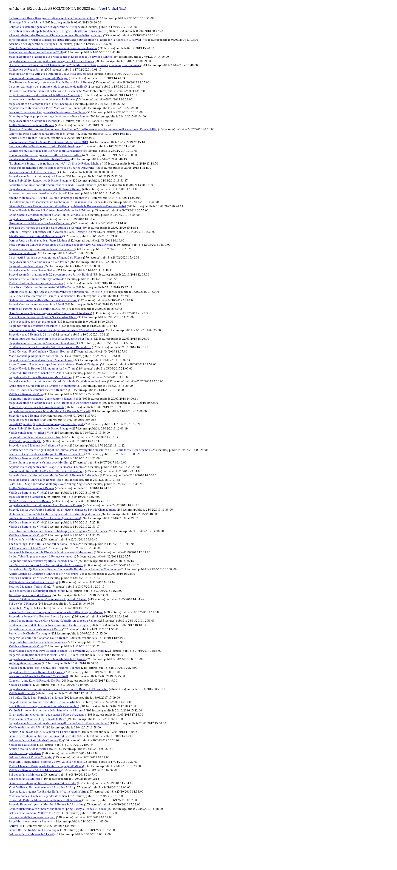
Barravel (14, 825)
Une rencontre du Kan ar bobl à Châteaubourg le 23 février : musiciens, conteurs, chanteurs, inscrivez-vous (75, 65)
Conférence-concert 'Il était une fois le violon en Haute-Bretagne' (49, 625)
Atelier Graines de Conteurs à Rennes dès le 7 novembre (43, 573)
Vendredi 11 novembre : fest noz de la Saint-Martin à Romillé (47, 710)
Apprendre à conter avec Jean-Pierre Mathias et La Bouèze (45, 108)
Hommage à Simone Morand (26, 22)
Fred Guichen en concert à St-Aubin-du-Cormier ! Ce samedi (46, 565)
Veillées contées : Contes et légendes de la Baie (38, 796)
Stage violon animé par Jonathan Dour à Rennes (38, 638)
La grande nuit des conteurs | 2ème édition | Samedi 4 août (45, 398)
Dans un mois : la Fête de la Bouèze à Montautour (40, 223)
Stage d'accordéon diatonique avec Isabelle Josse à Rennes (45, 189)
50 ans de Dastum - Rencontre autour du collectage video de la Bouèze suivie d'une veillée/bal (67, 206)
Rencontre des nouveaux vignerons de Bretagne (38, 78)
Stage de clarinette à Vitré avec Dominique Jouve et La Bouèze (48, 73)
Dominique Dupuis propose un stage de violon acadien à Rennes (49, 116)
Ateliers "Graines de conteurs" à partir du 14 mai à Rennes (44, 732)
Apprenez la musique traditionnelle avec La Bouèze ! (42, 249)
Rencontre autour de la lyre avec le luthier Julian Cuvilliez (45, 155)
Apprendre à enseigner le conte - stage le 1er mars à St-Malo (46, 467)
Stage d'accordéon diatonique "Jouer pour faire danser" (43, 343)
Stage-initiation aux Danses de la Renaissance (37, 642)
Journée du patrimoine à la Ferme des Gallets (36, 407)
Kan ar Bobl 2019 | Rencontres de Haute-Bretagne (40, 180)
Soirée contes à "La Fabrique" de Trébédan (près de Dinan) (45, 518)
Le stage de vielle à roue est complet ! (32, 817)
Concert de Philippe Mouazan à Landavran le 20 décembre (45, 800)
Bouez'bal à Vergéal (21, 608)
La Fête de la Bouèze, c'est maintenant (32, 321)
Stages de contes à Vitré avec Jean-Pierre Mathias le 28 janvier (47, 659)
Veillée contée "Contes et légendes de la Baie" (37, 719)
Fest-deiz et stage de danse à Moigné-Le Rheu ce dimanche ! (46, 454)
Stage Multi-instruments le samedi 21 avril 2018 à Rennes (45, 761)
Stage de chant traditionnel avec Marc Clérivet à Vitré (42, 702)
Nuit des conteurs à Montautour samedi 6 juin (37, 590)
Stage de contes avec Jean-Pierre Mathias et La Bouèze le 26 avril (49, 411)
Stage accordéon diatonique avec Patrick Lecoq (38, 103)
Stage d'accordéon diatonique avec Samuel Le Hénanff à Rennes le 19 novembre (58, 689)
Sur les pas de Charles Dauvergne (29, 633)
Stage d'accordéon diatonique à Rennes (33, 120)
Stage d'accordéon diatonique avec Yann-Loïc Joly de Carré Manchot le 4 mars (57, 381)
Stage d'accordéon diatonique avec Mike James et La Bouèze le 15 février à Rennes (60, 56)
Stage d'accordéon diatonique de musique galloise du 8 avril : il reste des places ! (59, 723)
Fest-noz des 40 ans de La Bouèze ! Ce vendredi (38, 676)
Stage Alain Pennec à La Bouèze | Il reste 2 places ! (40, 616)
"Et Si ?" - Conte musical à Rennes (30, 501)
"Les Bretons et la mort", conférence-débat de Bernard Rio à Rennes (50, 82)
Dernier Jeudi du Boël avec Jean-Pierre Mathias (38, 240)
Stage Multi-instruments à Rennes (30, 821)
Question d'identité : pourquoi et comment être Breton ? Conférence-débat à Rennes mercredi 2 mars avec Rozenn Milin (83, 129)
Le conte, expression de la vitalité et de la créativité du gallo (46, 86)
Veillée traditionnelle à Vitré (26, 727)
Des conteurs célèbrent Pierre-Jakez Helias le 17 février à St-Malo (49, 91)
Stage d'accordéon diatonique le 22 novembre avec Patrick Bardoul (50, 274)
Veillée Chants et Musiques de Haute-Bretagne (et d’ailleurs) (46, 766)
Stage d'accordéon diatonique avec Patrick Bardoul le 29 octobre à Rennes (55, 402)
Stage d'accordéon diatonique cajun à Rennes (37, 176)
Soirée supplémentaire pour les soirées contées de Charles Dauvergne (51, 167)
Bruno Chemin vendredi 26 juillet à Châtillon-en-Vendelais (46, 214)
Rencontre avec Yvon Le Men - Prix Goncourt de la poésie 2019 (48, 142)
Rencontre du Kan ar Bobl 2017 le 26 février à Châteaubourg (46, 471)
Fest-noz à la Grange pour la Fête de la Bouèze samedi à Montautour (51, 552)
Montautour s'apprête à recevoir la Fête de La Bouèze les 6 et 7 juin (50, 338)
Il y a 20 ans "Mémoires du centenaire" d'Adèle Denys (42, 287)
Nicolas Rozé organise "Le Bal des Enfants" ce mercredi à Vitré (47, 791)
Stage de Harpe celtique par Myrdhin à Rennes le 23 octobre (46, 804)
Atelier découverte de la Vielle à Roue (32, 749)
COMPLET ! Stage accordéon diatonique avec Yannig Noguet (47, 484)
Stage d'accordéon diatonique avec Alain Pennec (39, 262)
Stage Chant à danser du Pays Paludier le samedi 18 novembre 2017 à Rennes (57, 650)
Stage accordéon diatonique (26, 496)
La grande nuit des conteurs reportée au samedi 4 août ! (43, 561)
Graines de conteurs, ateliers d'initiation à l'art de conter (43, 300)
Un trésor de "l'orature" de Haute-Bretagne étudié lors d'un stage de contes (54, 514)
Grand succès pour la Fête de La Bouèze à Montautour (42, 385)
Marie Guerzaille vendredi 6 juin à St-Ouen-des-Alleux (43, 317)
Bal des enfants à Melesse (24, 539)
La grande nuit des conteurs (26, 266)
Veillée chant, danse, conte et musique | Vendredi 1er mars (44, 667)
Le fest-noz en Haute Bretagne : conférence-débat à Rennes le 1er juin (52, 18)
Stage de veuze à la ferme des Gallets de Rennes (38, 445)
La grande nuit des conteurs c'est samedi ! (34, 325)
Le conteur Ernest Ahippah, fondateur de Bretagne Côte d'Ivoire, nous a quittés (57, 31)
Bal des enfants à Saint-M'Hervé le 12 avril (35, 813)
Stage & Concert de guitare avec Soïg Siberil (36, 304)
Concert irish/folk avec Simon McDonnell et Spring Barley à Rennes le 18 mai (57, 808)
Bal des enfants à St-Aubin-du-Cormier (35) (35, 740)
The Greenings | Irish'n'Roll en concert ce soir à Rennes (43, 544)
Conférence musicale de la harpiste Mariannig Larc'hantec (45, 150)
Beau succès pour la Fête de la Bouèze (32, 172)
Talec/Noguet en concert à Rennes (30, 595)
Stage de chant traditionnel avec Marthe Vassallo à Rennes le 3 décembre (54, 475)
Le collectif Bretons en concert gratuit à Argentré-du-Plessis (45, 257)
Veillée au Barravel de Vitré (26, 394)
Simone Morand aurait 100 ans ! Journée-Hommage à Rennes (46, 197)
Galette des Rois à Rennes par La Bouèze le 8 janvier (41, 133)
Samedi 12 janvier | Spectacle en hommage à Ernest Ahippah (46, 424)
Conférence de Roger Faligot (27, 69)
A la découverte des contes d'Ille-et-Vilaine (35, 236)
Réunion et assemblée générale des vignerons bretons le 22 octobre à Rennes (56, 330)
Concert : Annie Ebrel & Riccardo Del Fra (34, 680)
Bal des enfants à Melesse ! (25, 778)
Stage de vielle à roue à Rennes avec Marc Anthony (40, 377)
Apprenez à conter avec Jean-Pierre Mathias (36, 193)
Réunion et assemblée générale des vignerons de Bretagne (45, 26)
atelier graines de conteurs (25, 663)
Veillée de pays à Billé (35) (25, 441)
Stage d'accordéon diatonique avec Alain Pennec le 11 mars (45, 505)
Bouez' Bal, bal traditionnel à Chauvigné (34, 830)
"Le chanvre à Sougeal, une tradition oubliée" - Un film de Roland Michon (55, 163)
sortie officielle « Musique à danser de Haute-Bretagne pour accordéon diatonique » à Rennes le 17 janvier (75, 39)
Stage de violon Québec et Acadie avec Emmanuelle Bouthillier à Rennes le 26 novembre (64, 569)
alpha (113, 8)
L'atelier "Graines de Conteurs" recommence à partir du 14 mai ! (48, 599)
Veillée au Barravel (20, 684)
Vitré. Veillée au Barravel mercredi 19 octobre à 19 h (41, 787)
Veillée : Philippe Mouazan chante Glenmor (36, 283)
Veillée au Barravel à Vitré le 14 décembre (35, 770)
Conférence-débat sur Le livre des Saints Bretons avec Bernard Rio (50, 347)
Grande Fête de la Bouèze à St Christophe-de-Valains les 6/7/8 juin (50, 210)
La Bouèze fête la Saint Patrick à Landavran (36, 697)
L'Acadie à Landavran (22, 253)
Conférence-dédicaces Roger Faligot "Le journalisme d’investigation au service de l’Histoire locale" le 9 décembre (80, 450)
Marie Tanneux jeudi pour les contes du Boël (37, 356)
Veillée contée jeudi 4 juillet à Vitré (31, 432)
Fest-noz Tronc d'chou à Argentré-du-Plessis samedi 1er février (47, 112)
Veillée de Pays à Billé (23, 744)
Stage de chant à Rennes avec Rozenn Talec (36, 479)
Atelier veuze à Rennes (23, 137)
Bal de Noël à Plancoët (23, 603)
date (103, 8)
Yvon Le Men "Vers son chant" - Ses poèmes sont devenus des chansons (53, 48)
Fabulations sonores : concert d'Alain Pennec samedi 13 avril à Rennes (52, 185)
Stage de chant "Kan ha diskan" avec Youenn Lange (41, 360)
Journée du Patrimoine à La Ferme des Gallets (37, 308)
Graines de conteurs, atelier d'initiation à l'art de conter (42, 736)
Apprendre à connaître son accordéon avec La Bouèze (42, 99)
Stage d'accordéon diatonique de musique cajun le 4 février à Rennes (51, 61)
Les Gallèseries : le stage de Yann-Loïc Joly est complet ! (44, 706)
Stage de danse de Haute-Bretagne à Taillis (35, 629)
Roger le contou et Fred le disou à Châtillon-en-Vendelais (44, 95)
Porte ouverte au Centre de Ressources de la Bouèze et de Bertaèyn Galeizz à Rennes (61, 244)
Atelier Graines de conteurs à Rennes (31, 125)
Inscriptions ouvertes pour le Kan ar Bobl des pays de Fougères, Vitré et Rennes (58, 531)
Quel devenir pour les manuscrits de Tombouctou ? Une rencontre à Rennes (55, 202)
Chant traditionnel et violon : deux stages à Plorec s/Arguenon (47, 714)
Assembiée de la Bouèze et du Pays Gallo (34, 279)
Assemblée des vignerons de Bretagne (32, 43)
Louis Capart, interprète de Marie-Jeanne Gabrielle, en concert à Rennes (53, 620)
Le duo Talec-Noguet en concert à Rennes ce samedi (41, 556)
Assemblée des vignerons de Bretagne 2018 (36, 52)
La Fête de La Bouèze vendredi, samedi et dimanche (41, 296)
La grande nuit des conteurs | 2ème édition (35, 437)
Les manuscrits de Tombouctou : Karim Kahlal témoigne (44, 146)
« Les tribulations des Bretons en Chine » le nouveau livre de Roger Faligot (55, 35)
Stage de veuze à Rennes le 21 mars (31, 334)
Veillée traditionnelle (22, 693)
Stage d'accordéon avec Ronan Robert (32, 270)
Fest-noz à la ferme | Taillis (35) (28, 586)
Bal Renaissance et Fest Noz (26, 548)
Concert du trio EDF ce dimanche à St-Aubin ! (37, 373)
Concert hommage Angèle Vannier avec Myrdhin (39, 462)
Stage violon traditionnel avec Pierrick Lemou (37, 655)
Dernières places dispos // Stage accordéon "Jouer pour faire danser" (50, 313)
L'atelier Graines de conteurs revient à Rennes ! (38, 390)
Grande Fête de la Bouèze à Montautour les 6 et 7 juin (42, 368)
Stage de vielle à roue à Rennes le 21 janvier (36, 672)
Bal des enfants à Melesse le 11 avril (31, 834)
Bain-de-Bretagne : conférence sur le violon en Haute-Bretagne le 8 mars (54, 231)
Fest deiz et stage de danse (25, 753)
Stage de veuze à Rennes (24, 219)
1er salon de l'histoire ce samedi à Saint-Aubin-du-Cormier (45, 227)
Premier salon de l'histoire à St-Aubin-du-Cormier (39, 159)
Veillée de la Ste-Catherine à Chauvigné (33, 582)
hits (122, 8)
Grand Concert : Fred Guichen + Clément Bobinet (39, 351)
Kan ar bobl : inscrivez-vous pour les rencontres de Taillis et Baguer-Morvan (56, 612)
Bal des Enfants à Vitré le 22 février (30, 757)
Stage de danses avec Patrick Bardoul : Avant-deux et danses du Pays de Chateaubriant (62, 509)
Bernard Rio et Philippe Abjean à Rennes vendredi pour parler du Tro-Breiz (55, 291)
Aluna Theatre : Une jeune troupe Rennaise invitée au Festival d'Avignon (54, 364)
